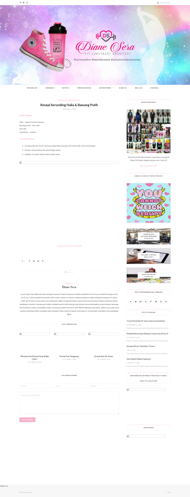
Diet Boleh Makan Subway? (139, 359)
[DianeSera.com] (95, 45)
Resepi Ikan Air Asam (103, 356)
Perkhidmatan (84, 88)
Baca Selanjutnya (148, 166)
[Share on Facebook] (29, 261)
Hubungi (154, 88)
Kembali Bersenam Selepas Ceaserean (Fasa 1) (147, 333)
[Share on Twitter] (34, 261)
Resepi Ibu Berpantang (69, 100)
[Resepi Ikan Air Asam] (103, 342)
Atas (169, 492)
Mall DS (139, 88)
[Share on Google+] (38, 261)
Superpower (105, 88)
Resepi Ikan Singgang (69, 356)
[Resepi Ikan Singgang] (69, 342)
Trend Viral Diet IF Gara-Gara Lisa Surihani (146, 321)
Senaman (49, 88)
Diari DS (123, 88)
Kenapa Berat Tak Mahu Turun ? (141, 346)
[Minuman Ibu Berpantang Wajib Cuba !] (34, 342)
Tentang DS (31, 88)
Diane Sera (69, 287)
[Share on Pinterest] (43, 261)
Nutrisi (65, 88)
